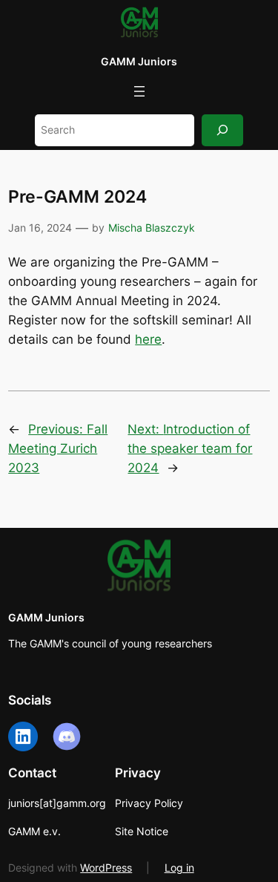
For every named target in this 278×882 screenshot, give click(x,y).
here (148, 339)
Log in (179, 867)
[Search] (222, 130)
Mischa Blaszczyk (151, 227)
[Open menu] (139, 91)
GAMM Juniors (139, 61)
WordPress (106, 867)
